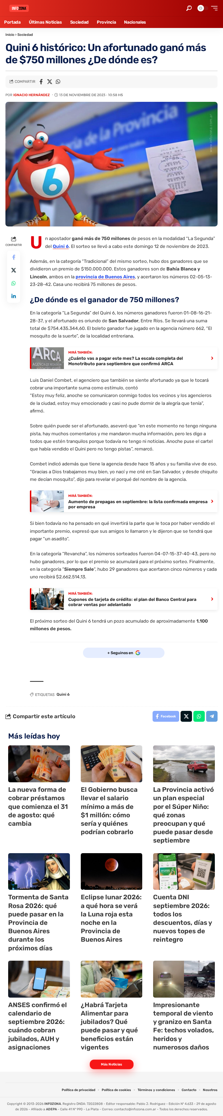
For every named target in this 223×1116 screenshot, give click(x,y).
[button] (189, 8)
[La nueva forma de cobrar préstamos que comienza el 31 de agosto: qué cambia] (39, 763)
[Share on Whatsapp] (58, 81)
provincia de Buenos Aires (105, 276)
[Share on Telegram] (212, 716)
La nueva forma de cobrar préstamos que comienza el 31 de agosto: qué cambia (38, 806)
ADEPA (51, 1109)
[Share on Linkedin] (13, 296)
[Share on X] (49, 81)
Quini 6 (61, 246)
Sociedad (25, 35)
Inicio (9, 35)
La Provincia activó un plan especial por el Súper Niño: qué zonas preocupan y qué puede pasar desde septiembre (183, 815)
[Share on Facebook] (41, 81)
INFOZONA (52, 1104)
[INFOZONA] (19, 8)
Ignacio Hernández (31, 95)
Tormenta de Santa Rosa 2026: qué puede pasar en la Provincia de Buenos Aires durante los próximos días (38, 922)
